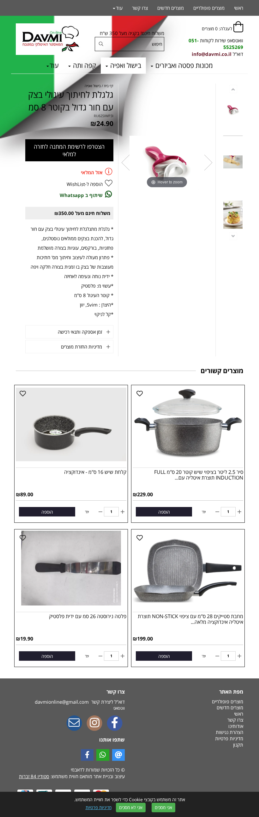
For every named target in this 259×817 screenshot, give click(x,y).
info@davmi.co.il (212, 54)
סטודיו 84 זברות (34, 776)
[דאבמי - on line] (50, 39)
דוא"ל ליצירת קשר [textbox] (80, 702)
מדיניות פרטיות (98, 807)
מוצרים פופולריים (209, 8)
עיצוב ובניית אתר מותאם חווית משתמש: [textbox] (72, 776)
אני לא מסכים (130, 807)
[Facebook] (114, 723)
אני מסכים (163, 807)
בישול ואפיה (125, 65)
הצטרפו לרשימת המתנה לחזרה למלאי (69, 150)
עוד (54, 65)
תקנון (238, 745)
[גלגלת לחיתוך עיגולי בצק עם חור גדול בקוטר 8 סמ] (233, 110)
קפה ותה (83, 65)
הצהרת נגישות (229, 732)
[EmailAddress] (74, 723)
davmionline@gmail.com (62, 702)
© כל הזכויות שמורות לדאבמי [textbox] (97, 769)
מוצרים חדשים (170, 8)
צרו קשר (140, 8)
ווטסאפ (119, 708)
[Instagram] (94, 723)
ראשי (238, 8)
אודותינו (235, 726)
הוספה (164, 512)
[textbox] (208, 44)
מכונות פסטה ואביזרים (183, 65)
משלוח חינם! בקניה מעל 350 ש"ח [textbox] (132, 33)
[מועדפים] (139, 393)
